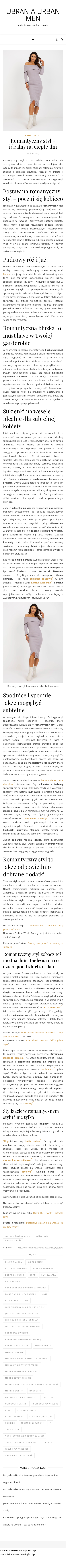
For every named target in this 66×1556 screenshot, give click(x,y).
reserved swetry (27, 1410)
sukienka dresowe (41, 578)
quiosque (48, 1397)
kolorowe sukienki (16, 1333)
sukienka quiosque (40, 1416)
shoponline (33, 135)
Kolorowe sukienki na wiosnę (23, 1339)
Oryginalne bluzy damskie (21, 1397)
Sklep (6, 1141)
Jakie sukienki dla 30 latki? (21, 1313)
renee (8, 1410)
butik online (32, 1141)
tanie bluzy (12, 1429)
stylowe (26, 1171)
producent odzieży (35, 818)
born (33, 1275)
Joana (9, 1247)
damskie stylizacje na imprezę (18, 1236)
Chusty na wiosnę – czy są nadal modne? (24, 1524)
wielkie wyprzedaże (17, 1449)
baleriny (27, 1103)
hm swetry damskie (16, 1300)
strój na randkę (42, 1236)
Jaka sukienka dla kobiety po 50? (25, 1307)
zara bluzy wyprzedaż (18, 1455)
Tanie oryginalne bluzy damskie (24, 1436)
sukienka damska (13, 1057)
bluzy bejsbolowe (16, 1268)
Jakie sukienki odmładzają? (21, 1320)
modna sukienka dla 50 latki (22, 1371)
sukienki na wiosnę (32, 1423)
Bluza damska (13, 1262)
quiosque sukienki (16, 1404)
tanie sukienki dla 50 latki (21, 1442)
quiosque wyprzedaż (45, 1404)
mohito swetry (14, 1391)
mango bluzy (43, 1346)
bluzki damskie (51, 1007)
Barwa (6, 274)
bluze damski (36, 1262)
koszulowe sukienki (17, 1346)
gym (44, 1294)
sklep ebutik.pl (14, 1416)
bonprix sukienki (43, 1268)
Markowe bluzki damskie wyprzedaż (27, 1358)
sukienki (10, 1423)
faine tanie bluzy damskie (21, 1294)
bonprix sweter (14, 1275)
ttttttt (48, 1442)
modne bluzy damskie (18, 1378)
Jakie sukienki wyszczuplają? (23, 1326)
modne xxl (47, 1069)
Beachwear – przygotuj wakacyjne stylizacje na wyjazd (32, 1517)
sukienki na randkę (13, 1240)
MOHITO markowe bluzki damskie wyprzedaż (31, 1384)
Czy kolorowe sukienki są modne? (26, 1288)
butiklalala (48, 1275)
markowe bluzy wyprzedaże (22, 1365)
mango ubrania (14, 1352)
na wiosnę (35, 1391)
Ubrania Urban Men (33, 15)
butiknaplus (12, 1281)
